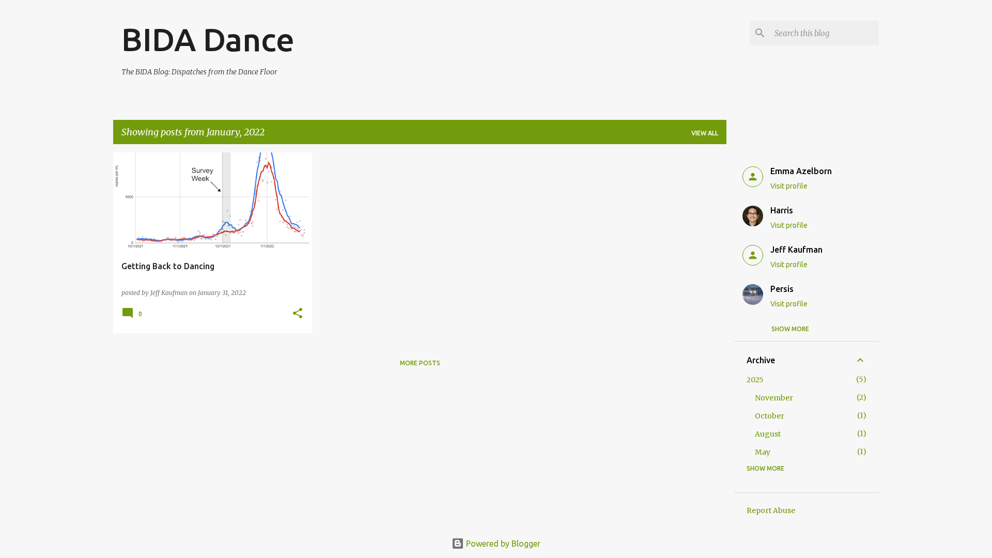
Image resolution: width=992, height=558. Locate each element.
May (762, 452)
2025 (755, 379)
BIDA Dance (208, 39)
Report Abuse (771, 510)
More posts (420, 363)
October (769, 416)
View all (704, 133)
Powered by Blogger (502, 543)
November (774, 397)
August (768, 434)
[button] (297, 314)
